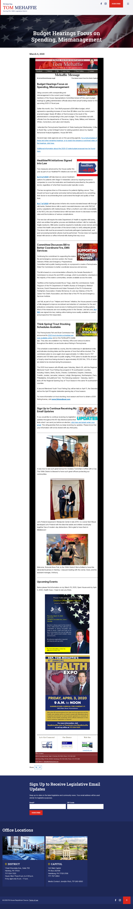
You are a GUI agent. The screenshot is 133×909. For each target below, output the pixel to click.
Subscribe (116, 4)
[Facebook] (101, 4)
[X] (36, 767)
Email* (32, 803)
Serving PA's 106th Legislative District (20, 7)
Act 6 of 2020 (43, 177)
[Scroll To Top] (127, 900)
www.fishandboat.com (61, 399)
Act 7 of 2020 (42, 204)
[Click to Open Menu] (128, 3)
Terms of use (33, 900)
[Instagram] (105, 4)
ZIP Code (70, 803)
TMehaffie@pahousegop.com (51, 761)
